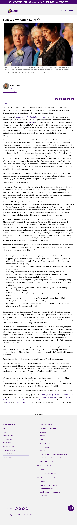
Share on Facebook (60, 99)
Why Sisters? (44, 451)
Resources (43, 435)
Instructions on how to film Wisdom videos (55, 458)
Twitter (20, 508)
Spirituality (8, 454)
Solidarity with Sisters (50, 397)
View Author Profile (15, 88)
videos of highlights (23, 402)
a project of (38, 2)
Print (72, 99)
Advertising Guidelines (12, 515)
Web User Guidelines (24, 515)
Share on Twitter (64, 99)
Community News (46, 488)
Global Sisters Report (71, 508)
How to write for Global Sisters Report (53, 454)
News (5, 429)
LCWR (31, 122)
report (8, 402)
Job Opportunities (46, 461)
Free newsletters (68, 10)
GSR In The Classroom (48, 428)
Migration (7, 439)
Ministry (6, 443)
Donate (61, 10)
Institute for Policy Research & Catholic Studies (56, 395)
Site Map (33, 515)
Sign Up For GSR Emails (48, 485)
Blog (5, 104)
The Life (43, 432)
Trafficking (8, 457)
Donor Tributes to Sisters (49, 473)
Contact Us (44, 482)
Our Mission (44, 447)
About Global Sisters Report (50, 444)
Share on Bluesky (56, 99)
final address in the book (16, 347)
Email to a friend (68, 99)
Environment (8, 436)
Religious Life (9, 446)
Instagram (27, 508)
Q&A (4, 432)
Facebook (23, 508)
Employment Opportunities (50, 492)
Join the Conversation (10, 92)
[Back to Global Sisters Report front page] (13, 11)
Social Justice (9, 450)
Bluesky (16, 508)
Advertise (43, 495)
